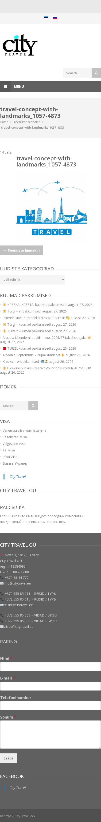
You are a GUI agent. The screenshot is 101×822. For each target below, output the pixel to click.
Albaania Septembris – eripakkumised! (32, 355)
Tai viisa (9, 450)
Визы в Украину (15, 463)
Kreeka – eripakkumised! (21, 361)
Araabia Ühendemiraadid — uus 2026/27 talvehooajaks (45, 337)
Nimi (6, 658)
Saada (8, 758)
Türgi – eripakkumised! (23, 311)
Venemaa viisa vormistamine (24, 430)
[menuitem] (46, 18)
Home (4, 122)
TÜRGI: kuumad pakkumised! (28, 331)
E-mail (7, 678)
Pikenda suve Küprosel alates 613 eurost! (34, 318)
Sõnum (8, 717)
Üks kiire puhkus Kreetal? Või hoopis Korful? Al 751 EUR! (49, 368)
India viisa (10, 456)
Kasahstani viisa (15, 437)
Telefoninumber (15, 697)
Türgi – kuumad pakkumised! (28, 324)
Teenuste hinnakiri (27, 122)
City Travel (17, 476)
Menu (18, 86)
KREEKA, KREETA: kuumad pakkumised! (36, 304)
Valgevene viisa (14, 443)
